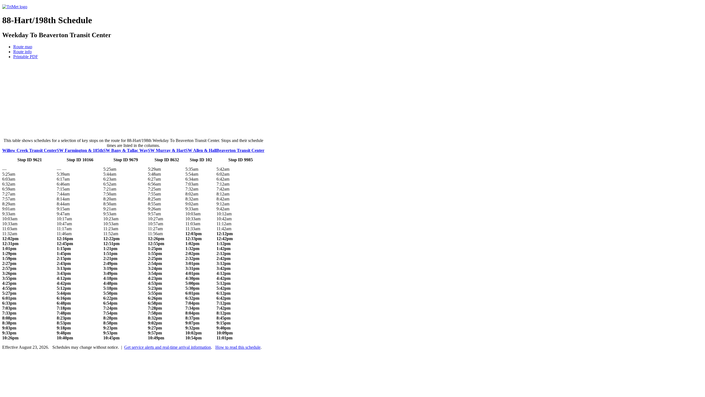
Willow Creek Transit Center (29, 150)
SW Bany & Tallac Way (125, 150)
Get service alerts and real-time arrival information (167, 347)
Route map (22, 46)
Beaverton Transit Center (240, 150)
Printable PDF (25, 56)
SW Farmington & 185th (80, 150)
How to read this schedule (238, 347)
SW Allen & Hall (200, 150)
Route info (22, 51)
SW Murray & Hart (166, 150)
